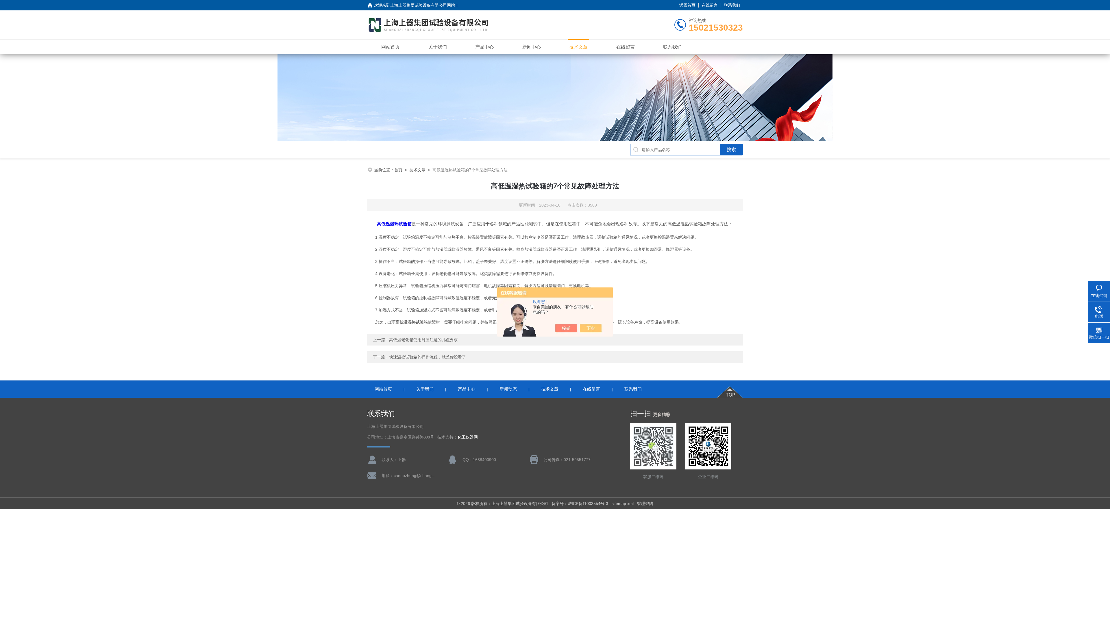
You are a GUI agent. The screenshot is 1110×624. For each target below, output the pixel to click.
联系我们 (732, 5)
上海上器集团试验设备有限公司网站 (422, 5)
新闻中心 (531, 46)
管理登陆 (645, 503)
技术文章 (578, 46)
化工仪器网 (468, 437)
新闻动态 (508, 389)
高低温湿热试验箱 (394, 223)
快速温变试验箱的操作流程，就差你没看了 (431, 357)
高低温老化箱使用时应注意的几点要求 (423, 339)
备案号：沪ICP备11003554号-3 (580, 503)
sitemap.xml (623, 503)
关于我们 (437, 46)
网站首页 (390, 46)
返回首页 (687, 5)
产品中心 (484, 46)
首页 (398, 170)
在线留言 (710, 5)
